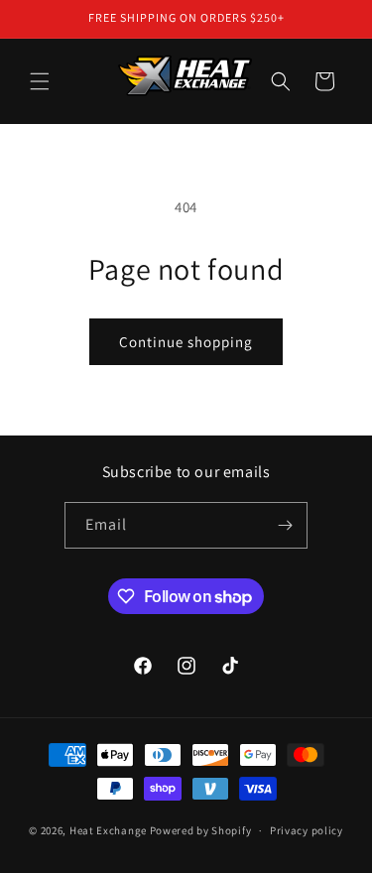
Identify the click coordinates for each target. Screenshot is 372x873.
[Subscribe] (285, 525)
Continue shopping (186, 341)
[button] (40, 81)
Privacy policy (306, 830)
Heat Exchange (108, 830)
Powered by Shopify (201, 830)
